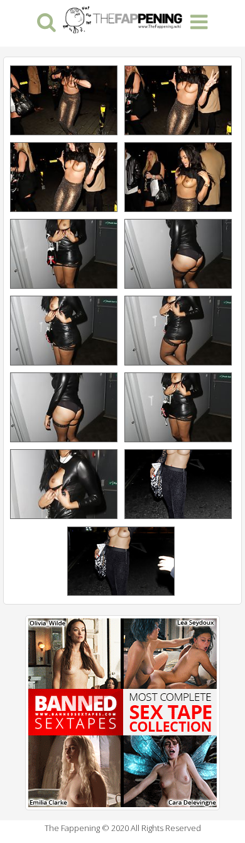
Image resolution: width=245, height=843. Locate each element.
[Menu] (199, 21)
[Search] (46, 21)
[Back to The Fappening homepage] (122, 18)
